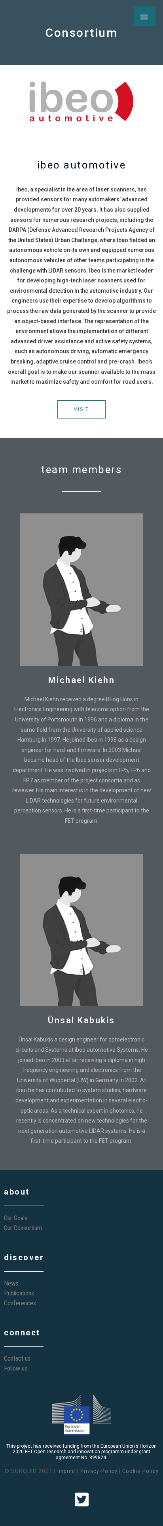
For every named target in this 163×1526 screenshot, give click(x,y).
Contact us (17, 1358)
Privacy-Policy (99, 1471)
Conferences (20, 1303)
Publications (19, 1293)
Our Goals (15, 1218)
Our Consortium (23, 1228)
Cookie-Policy (140, 1471)
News (11, 1283)
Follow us (15, 1368)
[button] (81, 409)
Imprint (66, 1471)
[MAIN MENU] (144, 16)
